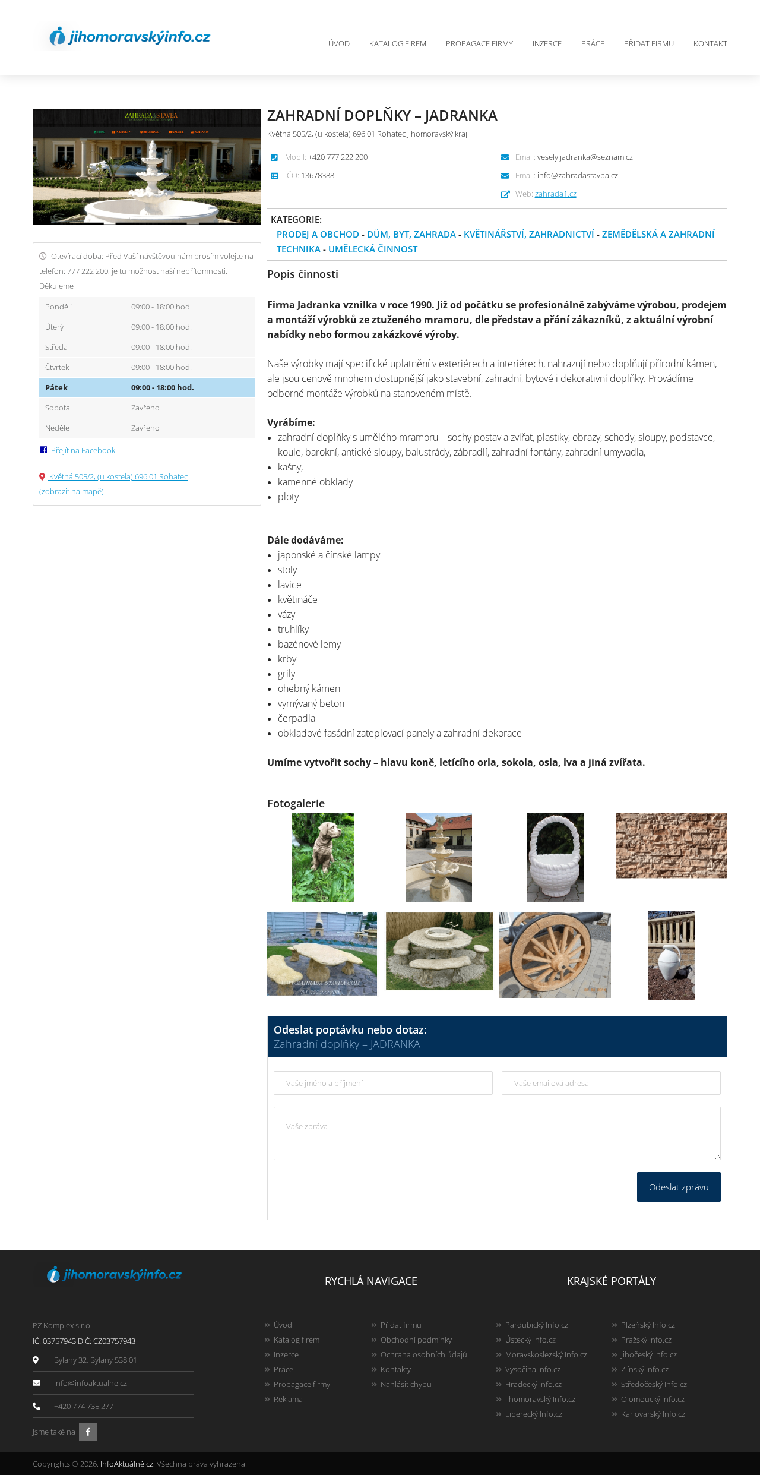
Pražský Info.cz (646, 1339)
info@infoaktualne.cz (90, 1383)
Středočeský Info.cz (654, 1384)
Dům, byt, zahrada (411, 234)
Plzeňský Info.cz (648, 1324)
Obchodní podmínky (416, 1339)
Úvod (339, 43)
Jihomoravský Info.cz (540, 1399)
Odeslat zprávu (679, 1187)
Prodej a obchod (318, 234)
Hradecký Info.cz (533, 1384)
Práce (592, 43)
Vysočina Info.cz (532, 1369)
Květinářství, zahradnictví (529, 234)
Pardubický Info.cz (536, 1324)
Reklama (288, 1399)
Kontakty (396, 1369)
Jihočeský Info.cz (649, 1354)
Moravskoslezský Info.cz (546, 1354)
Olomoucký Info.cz (653, 1399)
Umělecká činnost (372, 249)
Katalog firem (397, 43)
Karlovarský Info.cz (653, 1413)
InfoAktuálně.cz (126, 1463)
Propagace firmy (479, 43)
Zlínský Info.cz (645, 1369)
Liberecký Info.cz (533, 1413)
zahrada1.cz (556, 193)
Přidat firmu (649, 43)
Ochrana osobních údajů (424, 1354)
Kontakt (710, 43)
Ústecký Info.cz (530, 1339)
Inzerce (547, 43)
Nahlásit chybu (406, 1384)
